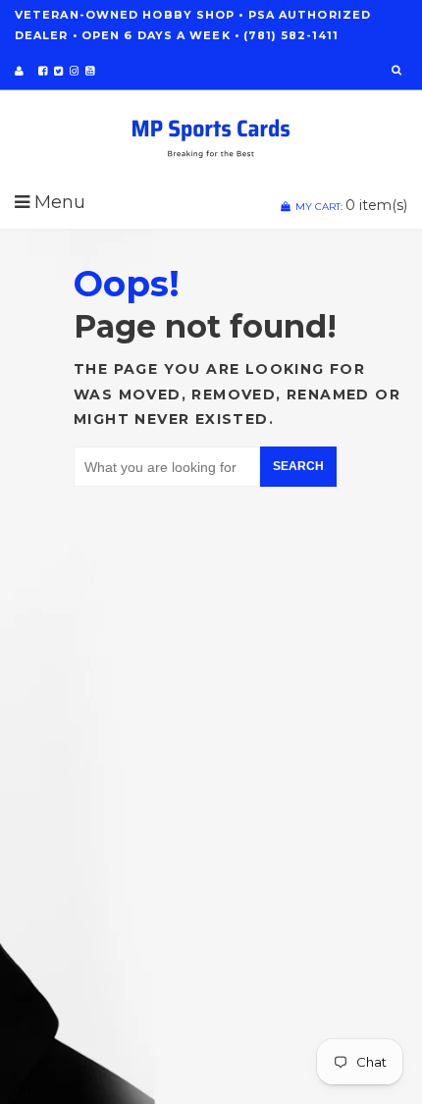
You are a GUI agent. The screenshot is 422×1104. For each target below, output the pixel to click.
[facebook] (42, 71)
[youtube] (89, 71)
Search (298, 466)
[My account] (19, 71)
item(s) (351, 205)
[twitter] (58, 71)
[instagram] (74, 71)
